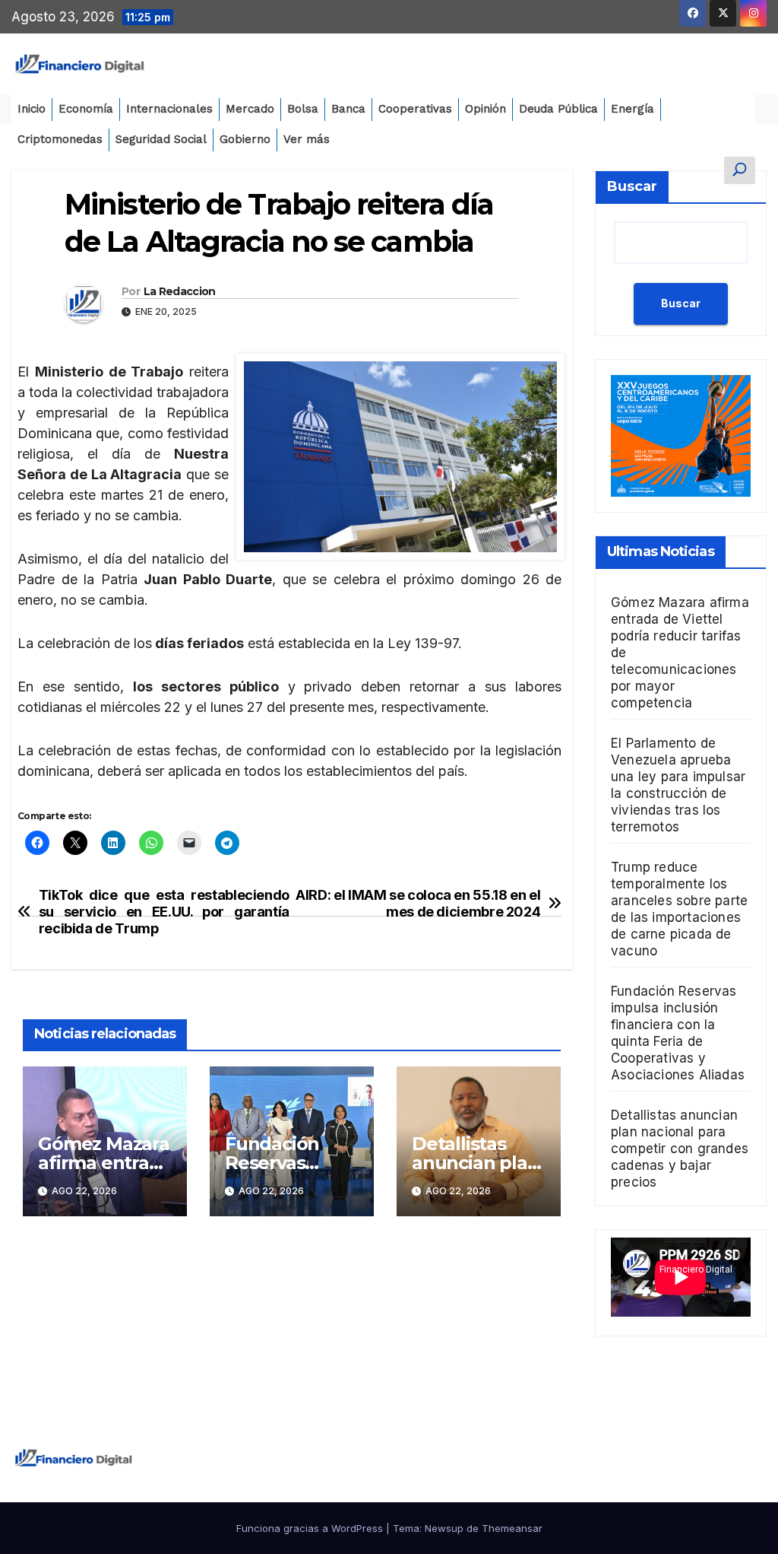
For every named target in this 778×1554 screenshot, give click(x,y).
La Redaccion (180, 291)
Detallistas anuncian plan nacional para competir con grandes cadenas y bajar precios (679, 1149)
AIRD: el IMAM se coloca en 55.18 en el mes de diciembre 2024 (418, 903)
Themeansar (512, 1528)
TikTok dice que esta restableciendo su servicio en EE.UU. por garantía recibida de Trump (164, 911)
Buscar (632, 186)
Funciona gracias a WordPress (311, 1528)
